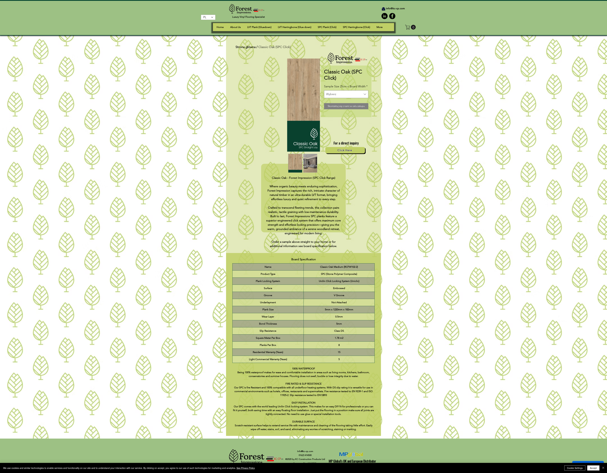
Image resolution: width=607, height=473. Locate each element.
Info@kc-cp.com (305, 451)
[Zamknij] (603, 467)
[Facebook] (392, 16)
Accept (593, 468)
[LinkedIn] (384, 16)
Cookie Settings (575, 468)
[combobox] (346, 94)
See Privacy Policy (245, 468)
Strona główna (246, 47)
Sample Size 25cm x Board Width (346, 86)
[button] (411, 27)
